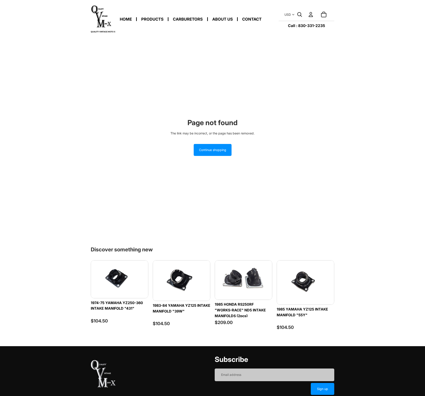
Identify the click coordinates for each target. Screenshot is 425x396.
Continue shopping (212, 150)
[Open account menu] (311, 14)
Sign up (322, 389)
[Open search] (300, 14)
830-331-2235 (311, 25)
